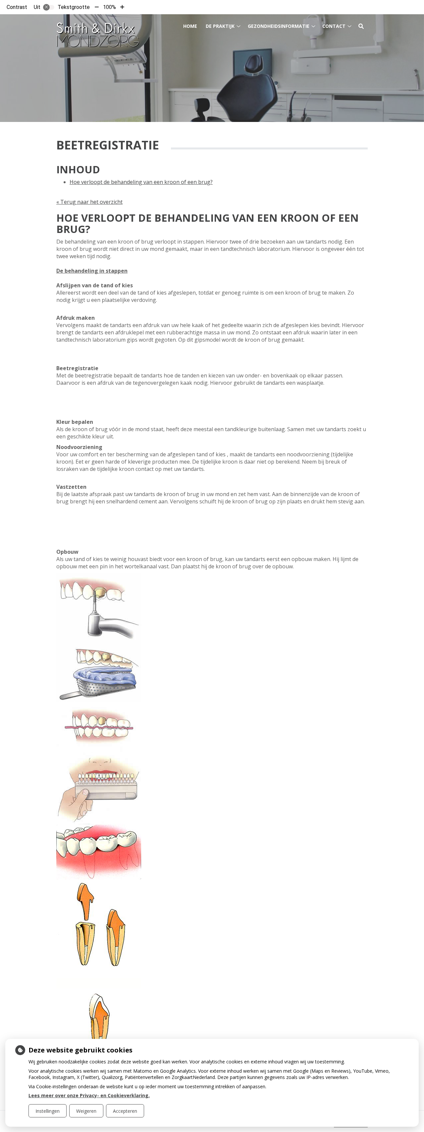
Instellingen (47, 1111)
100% (109, 7)
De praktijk (220, 26)
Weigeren (86, 1111)
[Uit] (48, 7)
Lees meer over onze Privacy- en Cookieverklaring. (89, 1095)
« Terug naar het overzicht (89, 201)
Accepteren (125, 1111)
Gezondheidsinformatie (278, 26)
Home (190, 26)
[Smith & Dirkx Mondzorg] (97, 30)
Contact (333, 26)
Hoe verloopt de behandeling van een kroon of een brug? (141, 182)
